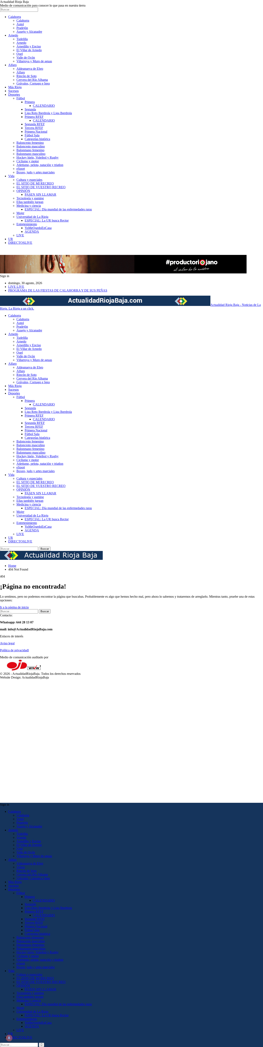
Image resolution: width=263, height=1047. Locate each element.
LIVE (20, 235)
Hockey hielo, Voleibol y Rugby (37, 157)
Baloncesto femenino (30, 142)
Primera (30, 102)
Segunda (30, 109)
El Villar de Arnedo (29, 50)
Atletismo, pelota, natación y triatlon (39, 165)
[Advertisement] (123, 741)
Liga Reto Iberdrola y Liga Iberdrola (48, 113)
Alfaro (12, 65)
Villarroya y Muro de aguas (34, 61)
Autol (20, 24)
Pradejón (22, 28)
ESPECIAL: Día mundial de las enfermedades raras (58, 209)
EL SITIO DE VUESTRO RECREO (41, 187)
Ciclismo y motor (27, 161)
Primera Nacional (36, 131)
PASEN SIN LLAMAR (40, 194)
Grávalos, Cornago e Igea (33, 83)
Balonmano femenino (30, 150)
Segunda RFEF (35, 124)
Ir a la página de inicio (14, 607)
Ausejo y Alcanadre (29, 31)
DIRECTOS (20, 242)
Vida (11, 176)
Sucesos (13, 91)
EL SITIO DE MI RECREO (35, 183)
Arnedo (13, 35)
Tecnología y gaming (30, 198)
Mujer (20, 213)
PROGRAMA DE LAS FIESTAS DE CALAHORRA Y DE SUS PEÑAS (57, 290)
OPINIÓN (23, 191)
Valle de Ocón (25, 57)
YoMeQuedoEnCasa (38, 228)
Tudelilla (22, 39)
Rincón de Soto (26, 76)
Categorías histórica (37, 139)
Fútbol (20, 98)
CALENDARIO (44, 105)
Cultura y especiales (29, 179)
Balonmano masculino (30, 154)
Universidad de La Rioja (32, 216)
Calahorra (14, 17)
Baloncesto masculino (30, 146)
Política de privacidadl (14, 650)
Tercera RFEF (34, 128)
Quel (19, 54)
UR (10, 239)
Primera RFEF (34, 117)
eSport (20, 168)
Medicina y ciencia (28, 205)
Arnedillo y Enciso (28, 46)
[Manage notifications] (9, 1038)
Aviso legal (7, 643)
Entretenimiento (26, 224)
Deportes (14, 94)
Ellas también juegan (29, 202)
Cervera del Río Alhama (32, 79)
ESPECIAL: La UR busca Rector (47, 220)
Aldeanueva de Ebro (29, 68)
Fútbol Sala (32, 135)
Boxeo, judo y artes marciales (35, 172)
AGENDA (32, 231)
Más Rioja (15, 87)
